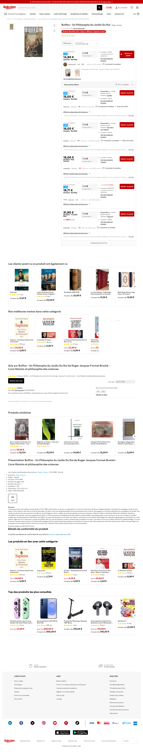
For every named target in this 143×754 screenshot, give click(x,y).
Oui (98, 391)
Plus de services (89, 741)
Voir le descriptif (78, 28)
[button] (107, 1)
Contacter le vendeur (113, 64)
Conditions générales (117, 684)
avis (73, 36)
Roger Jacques (43, 472)
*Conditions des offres (117, 688)
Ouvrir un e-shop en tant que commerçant (71, 684)
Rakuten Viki (72, 741)
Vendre (16, 692)
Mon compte (18, 681)
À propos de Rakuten (109, 741)
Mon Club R (18, 699)
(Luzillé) (109, 95)
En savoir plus (86, 56)
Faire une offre (122, 106)
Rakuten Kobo (25, 741)
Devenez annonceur (117, 702)
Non (103, 391)
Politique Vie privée (116, 692)
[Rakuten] (10, 7)
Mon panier (18, 684)
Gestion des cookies (116, 695)
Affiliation (113, 699)
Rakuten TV (41, 741)
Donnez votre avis (16, 381)
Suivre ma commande (21, 695)
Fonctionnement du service (119, 710)
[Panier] (137, 7)
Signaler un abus (101, 395)
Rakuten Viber (57, 741)
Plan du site (60, 695)
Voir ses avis (19, 390)
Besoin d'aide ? (61, 681)
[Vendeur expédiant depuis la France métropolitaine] (79, 106)
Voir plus (131, 115)
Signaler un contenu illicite (65, 692)
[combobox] (56, 7)
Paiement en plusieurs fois (23, 688)
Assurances (114, 713)
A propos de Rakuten (117, 706)
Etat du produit (79, 42)
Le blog (58, 699)
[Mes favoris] (132, 7)
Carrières (113, 681)
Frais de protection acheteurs (66, 688)
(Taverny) (110, 216)
